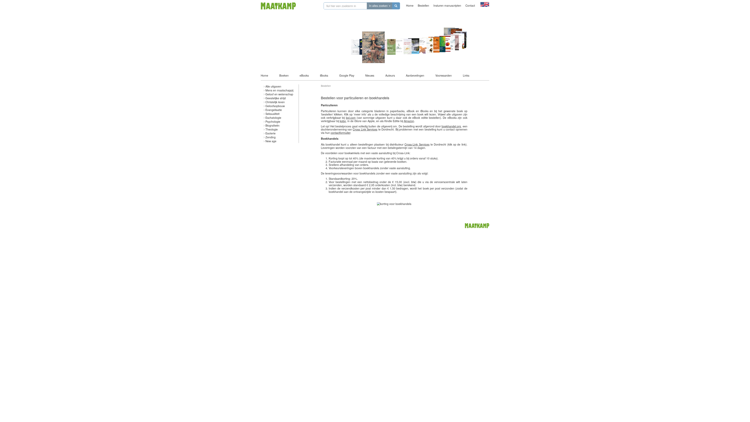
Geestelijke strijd (275, 98)
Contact (470, 5)
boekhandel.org (451, 126)
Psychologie (272, 121)
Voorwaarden (443, 75)
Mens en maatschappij (279, 90)
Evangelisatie (273, 110)
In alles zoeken (378, 6)
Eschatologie (273, 118)
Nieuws (369, 75)
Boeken (284, 75)
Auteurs (390, 75)
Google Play (346, 75)
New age (270, 141)
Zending (270, 137)
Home (409, 5)
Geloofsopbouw (275, 106)
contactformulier (340, 133)
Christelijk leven (275, 102)
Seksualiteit (272, 114)
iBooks (324, 75)
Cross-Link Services (416, 144)
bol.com (351, 118)
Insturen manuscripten (447, 5)
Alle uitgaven (273, 86)
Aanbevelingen (415, 75)
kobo (343, 121)
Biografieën (272, 125)
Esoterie (270, 133)
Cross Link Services (365, 129)
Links (466, 75)
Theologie (271, 129)
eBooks (304, 75)
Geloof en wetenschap (279, 94)
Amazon (409, 121)
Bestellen (423, 5)
